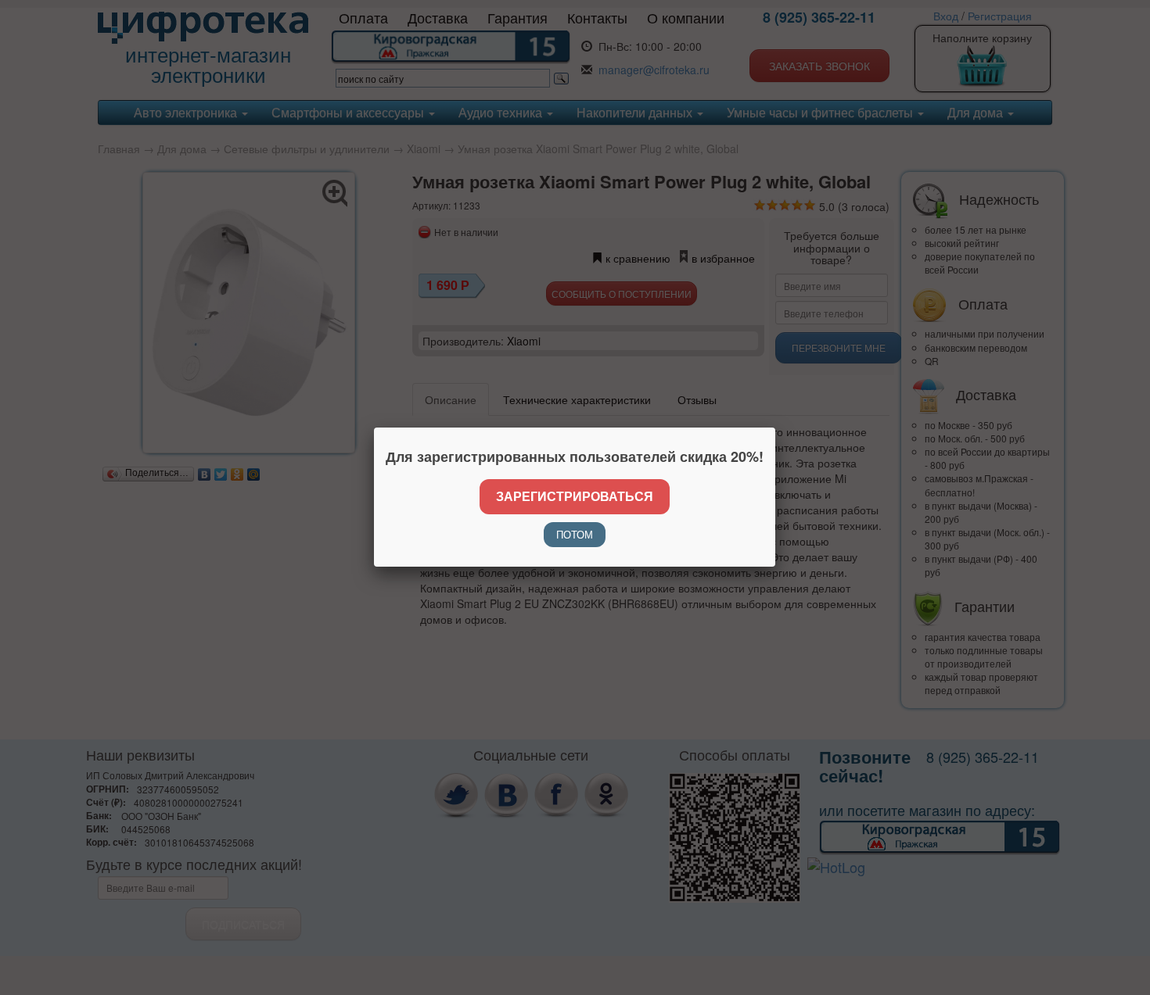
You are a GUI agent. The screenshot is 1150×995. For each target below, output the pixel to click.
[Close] (775, 427)
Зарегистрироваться (574, 496)
